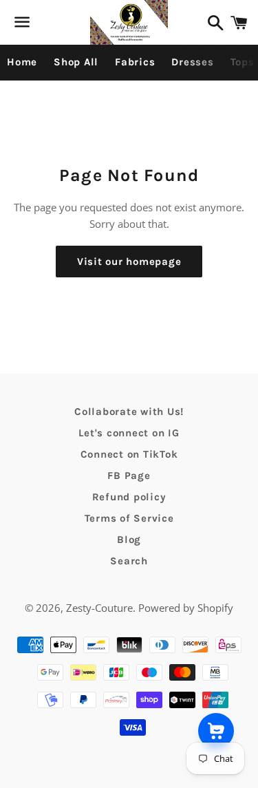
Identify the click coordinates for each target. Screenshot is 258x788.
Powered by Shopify (185, 608)
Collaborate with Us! (129, 411)
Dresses (192, 62)
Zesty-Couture (99, 608)
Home (22, 62)
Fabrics (135, 62)
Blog (129, 539)
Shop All (76, 62)
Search (129, 561)
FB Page (128, 475)
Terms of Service (129, 518)
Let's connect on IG (128, 433)
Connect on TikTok (129, 454)
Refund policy (129, 497)
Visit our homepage (129, 261)
